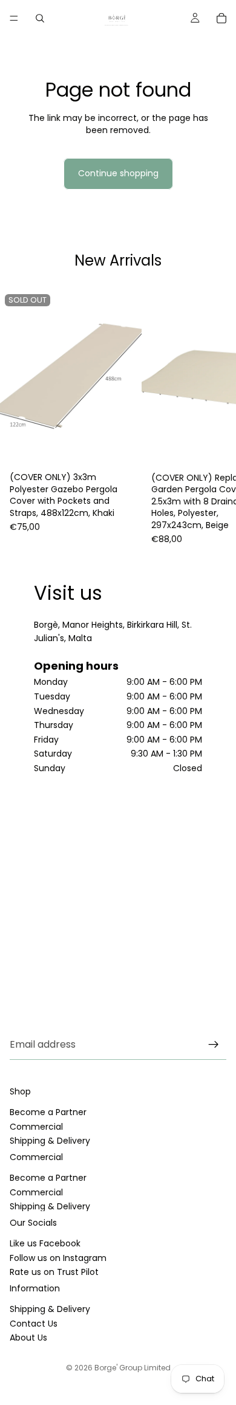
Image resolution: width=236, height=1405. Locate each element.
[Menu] (14, 18)
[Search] (40, 18)
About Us (28, 1337)
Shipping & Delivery (50, 1141)
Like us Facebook (45, 1244)
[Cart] (221, 18)
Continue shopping (118, 173)
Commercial (36, 1127)
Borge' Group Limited (132, 1367)
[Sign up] (213, 1044)
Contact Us (33, 1323)
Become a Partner (48, 1113)
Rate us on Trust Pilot (54, 1272)
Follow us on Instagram (58, 1258)
